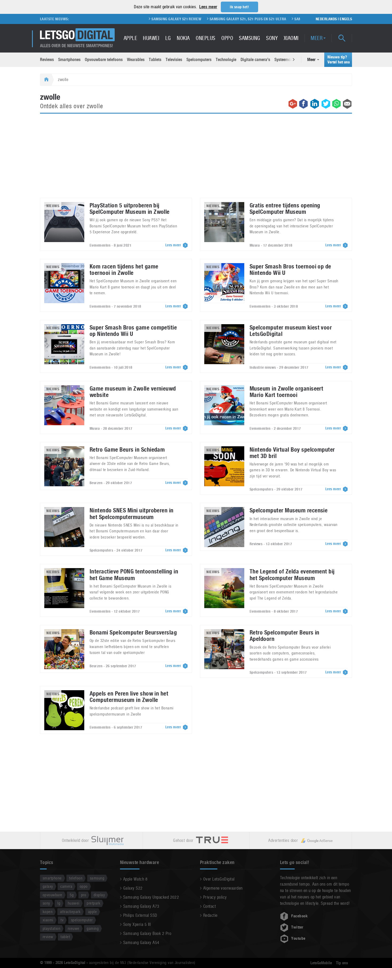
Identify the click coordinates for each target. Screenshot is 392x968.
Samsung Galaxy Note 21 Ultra (297, 19)
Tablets (155, 59)
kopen (48, 911)
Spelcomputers (198, 59)
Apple (130, 38)
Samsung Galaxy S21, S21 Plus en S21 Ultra (223, 19)
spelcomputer (82, 920)
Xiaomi (291, 38)
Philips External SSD (140, 915)
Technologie (226, 59)
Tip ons (342, 963)
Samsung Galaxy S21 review (152, 19)
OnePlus (205, 38)
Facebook (299, 916)
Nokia (183, 38)
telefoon (75, 878)
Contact (209, 906)
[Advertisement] (196, 159)
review (48, 936)
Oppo (227, 38)
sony (46, 903)
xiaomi (48, 920)
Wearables (136, 59)
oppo (84, 886)
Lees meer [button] (208, 6)
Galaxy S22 (133, 888)
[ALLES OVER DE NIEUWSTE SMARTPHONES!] (77, 34)
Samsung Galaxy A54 (141, 942)
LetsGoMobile (321, 963)
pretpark (93, 903)
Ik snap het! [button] (239, 7)
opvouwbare (52, 895)
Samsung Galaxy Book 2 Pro (147, 933)
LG (168, 38)
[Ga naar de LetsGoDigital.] (45, 80)
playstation (51, 928)
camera (66, 886)
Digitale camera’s (255, 59)
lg (58, 903)
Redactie (210, 915)
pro (83, 895)
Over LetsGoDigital (219, 879)
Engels (346, 19)
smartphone (52, 878)
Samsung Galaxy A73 (141, 906)
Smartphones (69, 59)
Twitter (297, 927)
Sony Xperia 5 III (137, 924)
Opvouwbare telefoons (104, 59)
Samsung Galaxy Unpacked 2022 (151, 897)
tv (62, 920)
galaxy (48, 886)
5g (72, 895)
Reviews (47, 59)
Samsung (249, 38)
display (99, 895)
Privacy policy (215, 897)
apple (92, 911)
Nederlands (326, 19)
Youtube (298, 938)
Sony (272, 38)
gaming (93, 928)
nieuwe (73, 928)
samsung (97, 878)
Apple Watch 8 (135, 879)
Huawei (151, 38)
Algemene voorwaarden (223, 888)
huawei (73, 903)
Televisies (174, 59)
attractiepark (70, 911)
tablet (65, 936)
